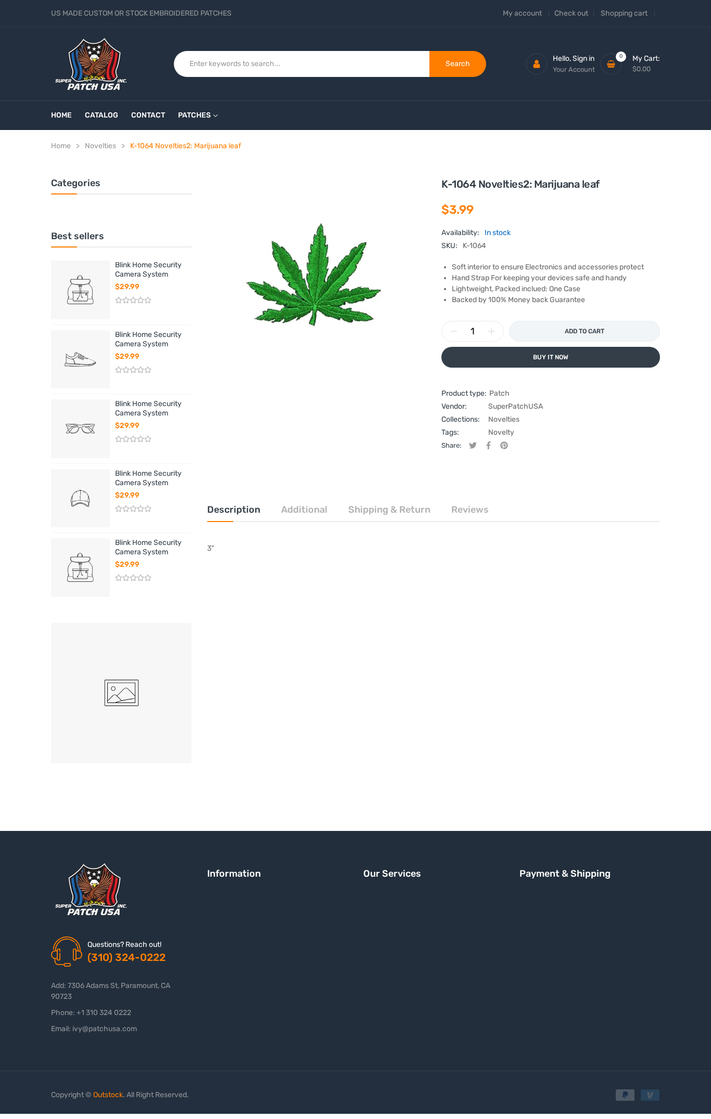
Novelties (503, 419)
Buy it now (550, 357)
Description (233, 509)
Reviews (470, 509)
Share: (451, 445)
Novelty (501, 432)
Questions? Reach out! (124, 944)
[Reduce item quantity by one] (454, 331)
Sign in (583, 58)
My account (522, 13)
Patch (499, 393)
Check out (571, 13)
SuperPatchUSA (515, 406)
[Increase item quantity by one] (491, 331)
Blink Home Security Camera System (148, 270)
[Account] (537, 64)
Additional (304, 509)
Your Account (574, 69)
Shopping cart (624, 13)
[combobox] (302, 64)
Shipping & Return (389, 509)
